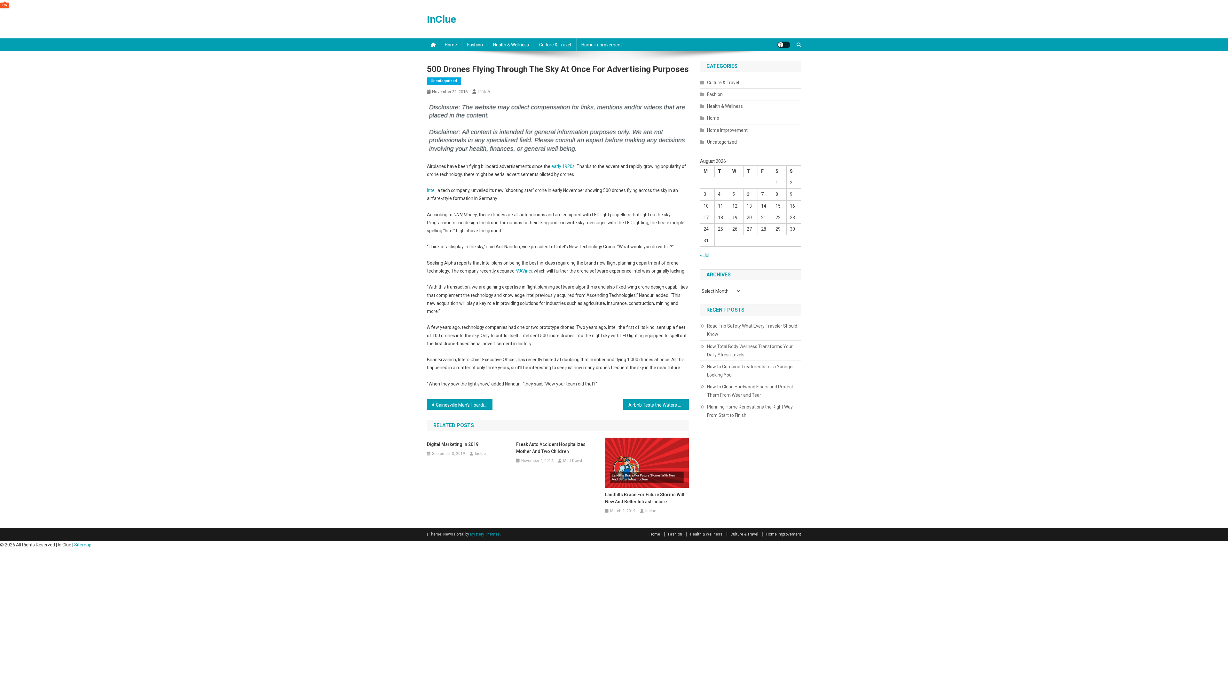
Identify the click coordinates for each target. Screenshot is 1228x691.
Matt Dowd (572, 460)
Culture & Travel (555, 44)
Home (451, 44)
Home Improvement (601, 44)
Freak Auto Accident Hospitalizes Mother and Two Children (551, 448)
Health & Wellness (511, 44)
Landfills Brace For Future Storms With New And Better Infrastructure (645, 498)
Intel (431, 190)
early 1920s (563, 166)
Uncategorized (444, 81)
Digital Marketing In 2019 (452, 444)
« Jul (704, 255)
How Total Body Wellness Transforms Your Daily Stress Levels (750, 350)
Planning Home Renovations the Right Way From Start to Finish (750, 411)
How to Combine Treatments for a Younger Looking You (750, 370)
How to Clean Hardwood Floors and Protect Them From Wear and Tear (750, 391)
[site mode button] (783, 45)
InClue (441, 19)
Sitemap (82, 544)
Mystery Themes (485, 534)
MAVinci (524, 271)
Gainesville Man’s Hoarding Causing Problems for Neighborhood (464, 405)
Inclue (484, 91)
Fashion (475, 44)
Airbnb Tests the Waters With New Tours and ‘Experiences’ (658, 405)
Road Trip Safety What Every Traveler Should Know (752, 330)
